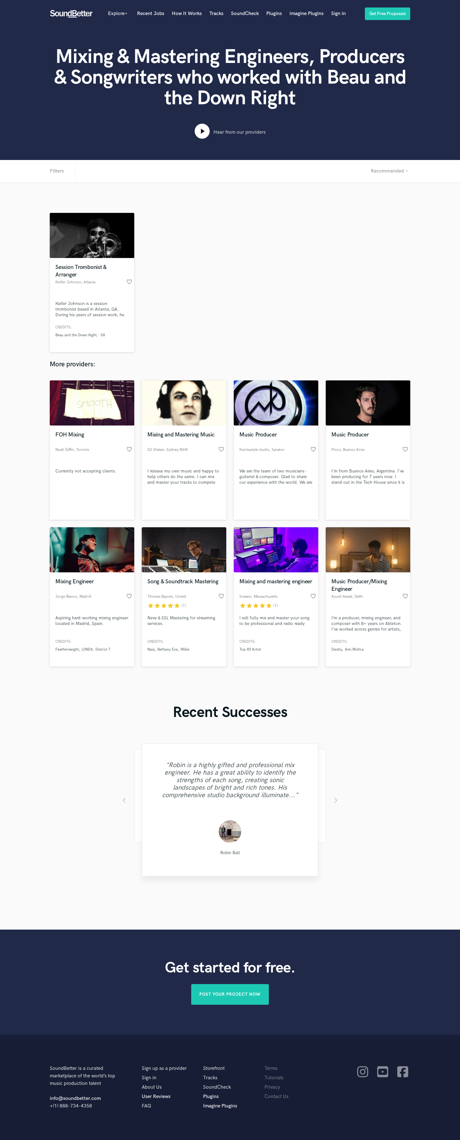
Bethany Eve (167, 649)
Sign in (338, 14)
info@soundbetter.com (75, 1098)
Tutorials (274, 1078)
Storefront (214, 1068)
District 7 (102, 649)
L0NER (87, 649)
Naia (151, 649)
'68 (102, 335)
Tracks (216, 14)
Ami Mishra (354, 649)
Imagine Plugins (306, 14)
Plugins (274, 14)
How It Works (187, 14)
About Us (152, 1087)
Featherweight (67, 649)
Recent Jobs (150, 14)
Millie (185, 649)
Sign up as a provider (164, 1068)
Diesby (336, 649)
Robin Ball (230, 852)
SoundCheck (245, 14)
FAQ (146, 1106)
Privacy (272, 1087)
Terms (271, 1068)
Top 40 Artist (250, 649)
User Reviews (156, 1097)
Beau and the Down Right (76, 335)
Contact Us (276, 1097)
